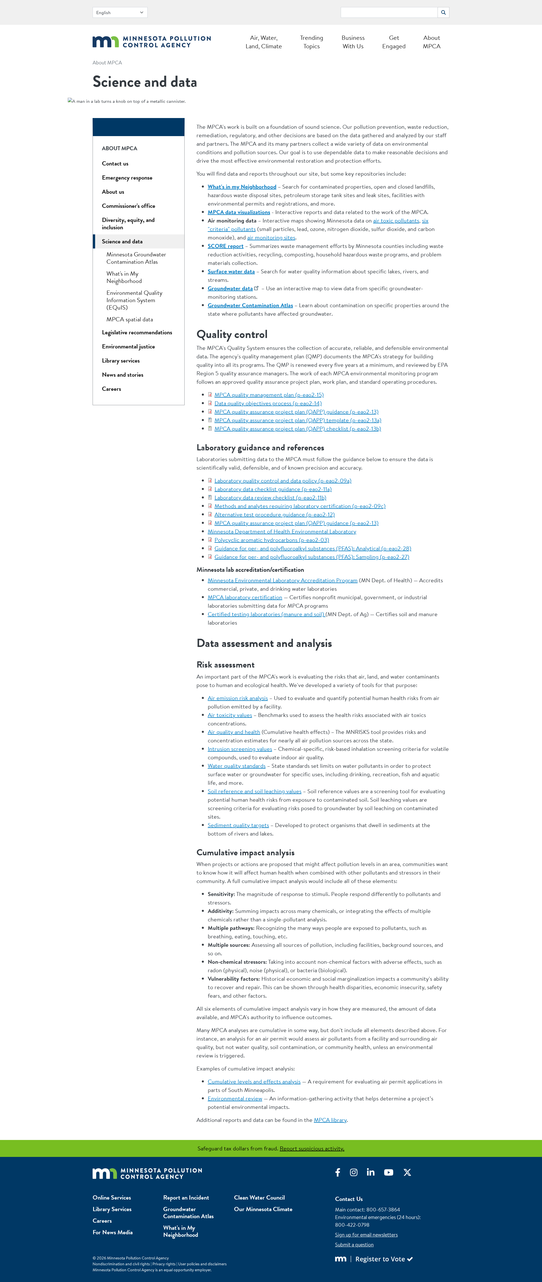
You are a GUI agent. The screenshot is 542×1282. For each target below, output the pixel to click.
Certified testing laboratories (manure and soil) (266, 614)
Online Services (112, 1197)
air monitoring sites (271, 237)
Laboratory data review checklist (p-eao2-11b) (270, 497)
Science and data (122, 241)
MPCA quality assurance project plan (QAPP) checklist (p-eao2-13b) (298, 428)
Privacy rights (164, 1264)
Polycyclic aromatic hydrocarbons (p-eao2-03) (272, 540)
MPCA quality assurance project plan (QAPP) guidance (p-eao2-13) (297, 411)
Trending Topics (311, 41)
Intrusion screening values (240, 749)
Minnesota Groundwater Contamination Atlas (136, 258)
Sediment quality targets (238, 825)
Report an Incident (186, 1197)
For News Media (113, 1232)
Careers (111, 388)
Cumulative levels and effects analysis (254, 1081)
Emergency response (127, 177)
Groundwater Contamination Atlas (188, 1212)
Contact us (115, 163)
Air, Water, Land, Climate (264, 41)
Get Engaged (394, 41)
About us (113, 191)
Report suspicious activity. (312, 1148)
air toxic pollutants (396, 220)
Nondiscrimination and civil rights (121, 1264)
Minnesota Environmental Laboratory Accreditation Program (283, 580)
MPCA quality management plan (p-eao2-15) (269, 394)
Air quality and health (234, 732)
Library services (121, 360)
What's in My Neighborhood (124, 277)
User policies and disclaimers (202, 1264)
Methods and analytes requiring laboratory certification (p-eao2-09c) (300, 506)
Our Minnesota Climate (263, 1209)
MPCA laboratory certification (245, 597)
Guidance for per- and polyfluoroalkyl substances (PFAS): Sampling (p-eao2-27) (312, 557)
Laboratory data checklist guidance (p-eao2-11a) (273, 489)
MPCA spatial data (129, 319)
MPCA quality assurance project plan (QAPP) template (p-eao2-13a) (298, 420)
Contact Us (349, 1198)
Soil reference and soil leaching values (254, 791)
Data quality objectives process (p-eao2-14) (268, 403)
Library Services (112, 1209)
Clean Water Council (259, 1197)
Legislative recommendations (137, 332)
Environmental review (235, 1098)
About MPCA (432, 41)
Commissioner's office (128, 205)
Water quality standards (237, 765)
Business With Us (353, 41)
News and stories (122, 374)
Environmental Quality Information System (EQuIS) (134, 300)
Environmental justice (128, 346)
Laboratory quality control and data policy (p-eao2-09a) (283, 480)
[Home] (152, 40)
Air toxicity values (230, 715)
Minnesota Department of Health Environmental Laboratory (282, 531)
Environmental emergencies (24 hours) (377, 1217)
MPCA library (330, 1120)
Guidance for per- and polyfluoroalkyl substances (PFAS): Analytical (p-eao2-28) (313, 548)
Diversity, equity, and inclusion (128, 223)
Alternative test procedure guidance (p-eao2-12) (275, 514)
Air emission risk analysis (238, 698)
